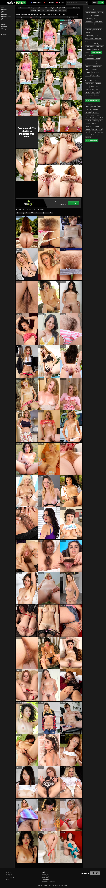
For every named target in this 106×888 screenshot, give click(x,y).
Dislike (26, 213)
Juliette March (98, 21)
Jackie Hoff (88, 29)
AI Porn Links (22, 8)
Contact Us (9, 874)
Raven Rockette (89, 24)
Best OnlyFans (62, 11)
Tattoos (94, 123)
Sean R (98, 58)
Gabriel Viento (89, 98)
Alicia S (96, 81)
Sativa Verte (88, 44)
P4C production (89, 95)
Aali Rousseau (89, 27)
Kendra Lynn (20, 17)
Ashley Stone (94, 86)
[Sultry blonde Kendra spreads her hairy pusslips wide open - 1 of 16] (27, 35)
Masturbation (89, 126)
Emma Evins (99, 24)
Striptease (95, 112)
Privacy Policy (45, 876)
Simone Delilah (97, 10)
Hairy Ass (100, 132)
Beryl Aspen (88, 18)
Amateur (97, 126)
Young (99, 135)
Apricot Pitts (88, 15)
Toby (93, 92)
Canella (87, 52)
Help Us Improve (10, 876)
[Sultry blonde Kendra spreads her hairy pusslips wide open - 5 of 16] (49, 59)
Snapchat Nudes (37, 2)
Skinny (87, 115)
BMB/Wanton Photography (92, 61)
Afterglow (98, 83)
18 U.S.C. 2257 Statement (48, 881)
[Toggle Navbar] (3, 2)
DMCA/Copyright (46, 879)
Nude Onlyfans (49, 2)
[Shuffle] (78, 14)
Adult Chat (76, 8)
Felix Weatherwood (90, 12)
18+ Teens (88, 112)
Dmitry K (87, 78)
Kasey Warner (89, 35)
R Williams (98, 64)
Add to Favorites (36, 213)
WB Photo (88, 75)
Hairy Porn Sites (43, 8)
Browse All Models (96, 52)
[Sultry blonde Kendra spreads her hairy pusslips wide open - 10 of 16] (71, 116)
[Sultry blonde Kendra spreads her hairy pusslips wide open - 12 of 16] (49, 148)
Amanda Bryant (97, 29)
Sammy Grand (97, 49)
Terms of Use (45, 874)
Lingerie (95, 118)
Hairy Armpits (96, 109)
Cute (101, 120)
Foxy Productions (96, 66)
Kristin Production (97, 72)
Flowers (87, 69)
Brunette (98, 115)
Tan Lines (93, 135)
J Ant (97, 92)
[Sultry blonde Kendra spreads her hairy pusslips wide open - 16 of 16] (71, 181)
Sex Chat (33, 11)
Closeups (57, 17)
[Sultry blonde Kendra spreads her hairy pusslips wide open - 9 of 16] (49, 108)
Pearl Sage (88, 10)
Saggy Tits (88, 137)
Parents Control (10, 877)
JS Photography (89, 64)
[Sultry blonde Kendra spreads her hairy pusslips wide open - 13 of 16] (71, 148)
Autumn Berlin (89, 38)
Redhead (87, 123)
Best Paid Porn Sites (65, 8)
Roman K (87, 66)
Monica (97, 27)
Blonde (51, 17)
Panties (87, 106)
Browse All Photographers (92, 100)
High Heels (88, 118)
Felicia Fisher (89, 21)
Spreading (71, 17)
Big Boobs (88, 120)
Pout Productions (96, 78)
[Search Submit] (86, 2)
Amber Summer (99, 35)
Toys (100, 129)
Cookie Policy (45, 877)
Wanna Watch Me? (52, 11)
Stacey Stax (98, 38)
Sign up (101, 2)
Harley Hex (88, 49)
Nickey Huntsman (90, 32)
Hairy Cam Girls (54, 8)
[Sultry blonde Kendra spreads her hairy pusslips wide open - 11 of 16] (49, 124)
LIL (93, 75)
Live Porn (61, 2)
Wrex (97, 89)
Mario (97, 75)
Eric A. (87, 86)
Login (94, 2)
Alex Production (89, 89)
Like (20, 213)
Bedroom (95, 120)
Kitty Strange (99, 46)
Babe (45, 17)
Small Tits (101, 106)
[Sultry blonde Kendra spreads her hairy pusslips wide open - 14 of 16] (27, 165)
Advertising (9, 879)
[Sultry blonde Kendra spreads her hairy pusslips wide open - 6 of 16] (49, 84)
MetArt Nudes (41, 11)
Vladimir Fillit (89, 81)
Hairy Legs (93, 132)
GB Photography (38, 17)
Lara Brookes (96, 41)
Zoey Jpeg (100, 12)
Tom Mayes (94, 69)
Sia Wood (96, 15)
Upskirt (87, 135)
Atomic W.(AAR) (89, 83)
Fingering (94, 129)
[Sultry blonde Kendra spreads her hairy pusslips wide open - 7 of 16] (71, 84)
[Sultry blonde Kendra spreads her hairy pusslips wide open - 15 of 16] (49, 181)
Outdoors (64, 17)
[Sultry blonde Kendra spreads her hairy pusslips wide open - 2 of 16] (49, 35)
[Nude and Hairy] (16, 2)
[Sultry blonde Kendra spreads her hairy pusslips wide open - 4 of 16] (27, 67)
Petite (87, 132)
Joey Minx (88, 41)
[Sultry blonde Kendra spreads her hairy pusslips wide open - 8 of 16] (27, 100)
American (27, 17)
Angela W (87, 72)
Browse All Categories (91, 140)
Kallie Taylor (97, 44)
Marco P (87, 92)
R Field (97, 95)
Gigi (95, 18)
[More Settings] (81, 14)
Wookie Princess (89, 46)
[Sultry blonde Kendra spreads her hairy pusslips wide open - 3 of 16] (71, 51)
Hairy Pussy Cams (32, 8)
